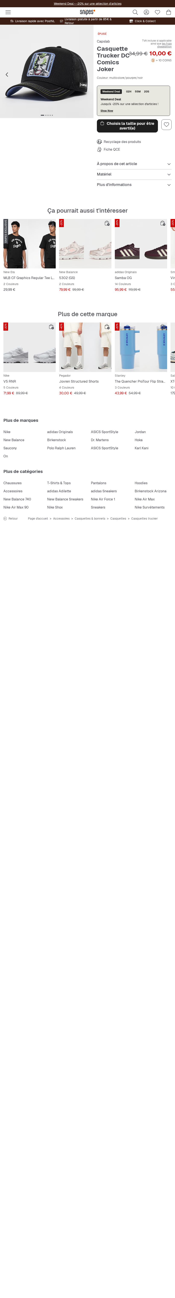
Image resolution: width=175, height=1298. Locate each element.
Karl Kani (142, 448)
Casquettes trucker (144, 518)
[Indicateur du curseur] (42, 115)
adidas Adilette (59, 491)
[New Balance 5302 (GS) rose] (85, 243)
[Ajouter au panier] (51, 223)
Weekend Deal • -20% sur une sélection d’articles (87, 4)
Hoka (139, 440)
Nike (6, 432)
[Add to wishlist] (166, 124)
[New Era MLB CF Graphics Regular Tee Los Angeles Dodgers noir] (29, 243)
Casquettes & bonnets (90, 518)
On (5, 456)
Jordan (140, 432)
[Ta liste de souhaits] (157, 12)
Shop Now (107, 110)
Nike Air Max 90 (16, 507)
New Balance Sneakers (65, 499)
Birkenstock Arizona (150, 491)
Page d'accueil (38, 518)
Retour (13, 518)
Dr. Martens (100, 440)
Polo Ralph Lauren (61, 448)
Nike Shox (55, 507)
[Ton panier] (168, 12)
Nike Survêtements (150, 507)
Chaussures (12, 483)
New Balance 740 (17, 499)
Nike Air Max (145, 499)
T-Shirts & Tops (59, 483)
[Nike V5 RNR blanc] (29, 347)
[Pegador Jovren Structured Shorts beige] (85, 347)
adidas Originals (60, 432)
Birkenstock (56, 440)
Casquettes (118, 518)
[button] (46, 71)
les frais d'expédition (164, 45)
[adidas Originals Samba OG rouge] (141, 243)
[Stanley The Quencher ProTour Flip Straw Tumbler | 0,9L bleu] (141, 347)
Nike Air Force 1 (103, 499)
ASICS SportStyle (104, 432)
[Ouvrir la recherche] (135, 12)
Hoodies (141, 483)
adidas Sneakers (104, 491)
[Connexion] (146, 12)
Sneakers (98, 507)
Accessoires (12, 491)
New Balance (13, 440)
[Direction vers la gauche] (6, 74)
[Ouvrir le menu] (8, 12)
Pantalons (98, 483)
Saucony (10, 448)
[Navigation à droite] (85, 74)
